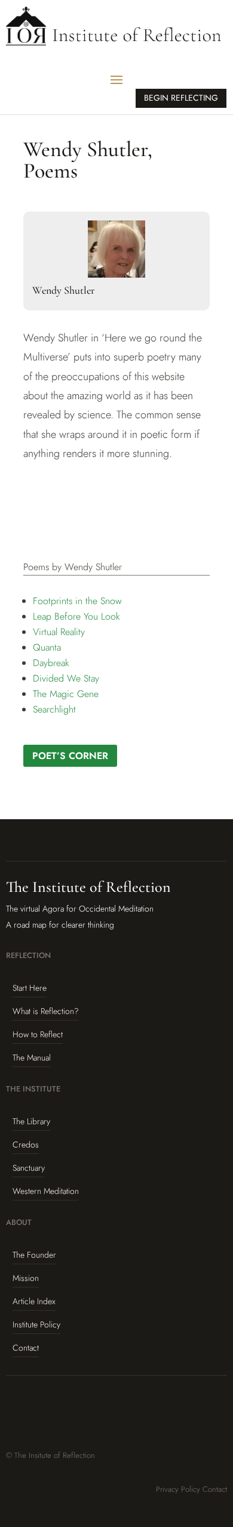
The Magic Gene (66, 694)
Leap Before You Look (76, 616)
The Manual (32, 1057)
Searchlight (54, 709)
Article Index (34, 1301)
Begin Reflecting (181, 98)
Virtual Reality (59, 632)
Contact (26, 1348)
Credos (26, 1144)
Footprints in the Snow (77, 601)
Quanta (47, 647)
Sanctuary (29, 1168)
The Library (31, 1121)
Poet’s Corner (70, 756)
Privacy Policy (178, 1489)
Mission (26, 1278)
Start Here (30, 988)
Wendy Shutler (63, 290)
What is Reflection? (46, 1011)
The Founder (34, 1255)
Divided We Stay (66, 678)
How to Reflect (38, 1034)
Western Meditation (46, 1191)
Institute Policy (36, 1324)
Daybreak (51, 663)
